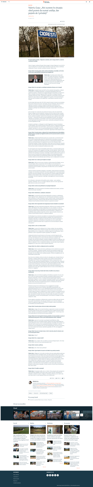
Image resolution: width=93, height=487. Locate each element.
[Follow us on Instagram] (53, 475)
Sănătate (50, 423)
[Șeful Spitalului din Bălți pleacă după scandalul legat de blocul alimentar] (50, 460)
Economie (67, 423)
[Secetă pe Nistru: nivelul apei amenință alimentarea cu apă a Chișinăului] (33, 463)
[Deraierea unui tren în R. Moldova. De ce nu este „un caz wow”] (16, 445)
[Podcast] (86, 2)
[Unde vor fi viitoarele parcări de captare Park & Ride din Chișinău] (16, 463)
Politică (30, 5)
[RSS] (55, 475)
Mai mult (61, 463)
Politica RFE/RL (16, 474)
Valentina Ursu (31, 16)
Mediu (32, 423)
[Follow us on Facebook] (47, 475)
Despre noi (15, 480)
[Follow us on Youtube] (50, 475)
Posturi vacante (16, 478)
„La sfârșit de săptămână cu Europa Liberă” (53, 383)
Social (15, 423)
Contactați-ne (15, 476)
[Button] (62, 21)
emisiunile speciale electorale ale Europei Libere (45, 385)
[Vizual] (89, 2)
